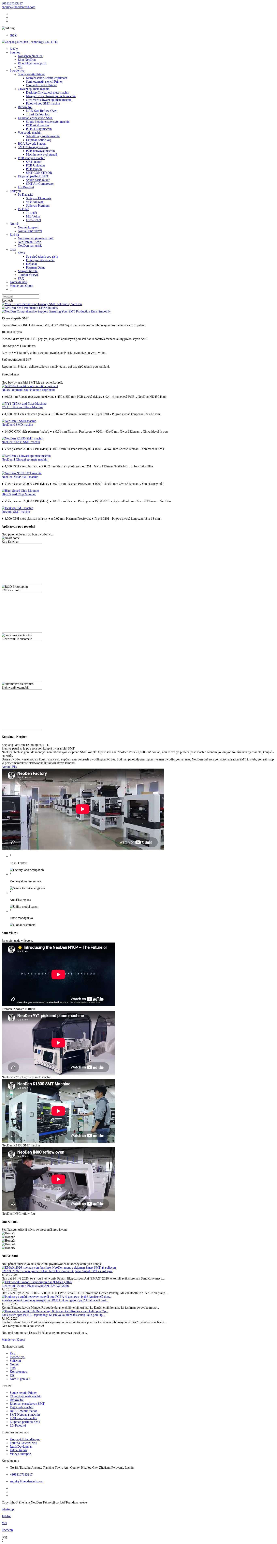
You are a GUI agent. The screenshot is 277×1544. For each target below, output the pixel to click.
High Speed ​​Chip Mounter (19, 494)
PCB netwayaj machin (40, 150)
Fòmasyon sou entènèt (40, 260)
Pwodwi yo (17, 70)
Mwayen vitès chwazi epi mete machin (51, 96)
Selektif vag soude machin (43, 136)
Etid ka (14, 234)
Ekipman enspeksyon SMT (35, 118)
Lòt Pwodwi (26, 187)
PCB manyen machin (31, 158)
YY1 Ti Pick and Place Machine (22, 407)
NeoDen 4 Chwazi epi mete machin (24, 459)
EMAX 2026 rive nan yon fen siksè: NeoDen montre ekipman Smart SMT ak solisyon (57, 1271)
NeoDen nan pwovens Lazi (35, 238)
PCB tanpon (34, 169)
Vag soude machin (29, 132)
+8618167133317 (21, 1474)
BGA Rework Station (32, 143)
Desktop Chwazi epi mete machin (47, 92)
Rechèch (7, 300)
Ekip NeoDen (27, 59)
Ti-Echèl (31, 212)
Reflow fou (25, 107)
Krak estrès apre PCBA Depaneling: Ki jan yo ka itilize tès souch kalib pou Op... (53, 1315)
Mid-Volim (33, 216)
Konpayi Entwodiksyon (25, 1439)
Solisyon (15, 191)
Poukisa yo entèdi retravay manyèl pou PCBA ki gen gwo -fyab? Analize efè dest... (55, 1300)
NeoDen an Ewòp (29, 242)
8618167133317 (12, 3)
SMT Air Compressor (40, 183)
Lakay (14, 48)
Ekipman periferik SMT (33, 176)
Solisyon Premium (37, 205)
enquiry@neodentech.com (18, 7)
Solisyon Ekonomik (38, 198)
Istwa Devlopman (21, 1446)
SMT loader (33, 161)
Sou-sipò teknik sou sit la (42, 256)
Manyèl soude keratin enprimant (46, 78)
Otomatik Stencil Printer (41, 85)
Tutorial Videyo (28, 274)
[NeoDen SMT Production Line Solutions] (30, 307)
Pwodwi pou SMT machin (43, 103)
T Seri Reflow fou (37, 114)
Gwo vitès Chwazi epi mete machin (49, 99)
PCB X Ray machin (39, 129)
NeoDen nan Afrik (30, 245)
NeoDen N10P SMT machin (20, 477)
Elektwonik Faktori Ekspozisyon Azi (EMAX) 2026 (35, 1285)
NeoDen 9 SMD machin (17, 424)
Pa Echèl (23, 209)
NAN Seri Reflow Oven (41, 110)
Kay (12, 1353)
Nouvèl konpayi (28, 227)
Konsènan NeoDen (30, 56)
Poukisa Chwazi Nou (23, 1443)
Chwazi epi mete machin (33, 89)
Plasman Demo (35, 267)
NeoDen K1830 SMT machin (21, 442)
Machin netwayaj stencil (41, 154)
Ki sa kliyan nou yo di (32, 63)
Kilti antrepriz (18, 1450)
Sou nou (15, 52)
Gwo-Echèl (33, 220)
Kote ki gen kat (19, 1379)
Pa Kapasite (25, 194)
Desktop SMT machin (16, 511)
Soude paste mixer (37, 180)
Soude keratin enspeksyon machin (48, 121)
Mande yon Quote (21, 285)
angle (13, 35)
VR (20, 67)
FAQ (21, 278)
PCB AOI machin (37, 125)
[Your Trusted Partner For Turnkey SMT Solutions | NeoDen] (42, 304)
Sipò (13, 249)
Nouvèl (14, 223)
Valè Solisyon (35, 202)
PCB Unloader (35, 165)
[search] (11, 290)
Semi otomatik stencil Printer (44, 81)
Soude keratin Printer (31, 74)
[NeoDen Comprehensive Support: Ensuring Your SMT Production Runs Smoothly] (56, 311)
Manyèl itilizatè (28, 271)
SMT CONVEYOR (39, 172)
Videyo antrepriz (20, 1453)
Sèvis (21, 253)
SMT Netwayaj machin (33, 147)
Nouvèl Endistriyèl (30, 231)
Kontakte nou (18, 282)
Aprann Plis (9, 766)
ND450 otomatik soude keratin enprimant (28, 389)
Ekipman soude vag (38, 140)
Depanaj (31, 264)
